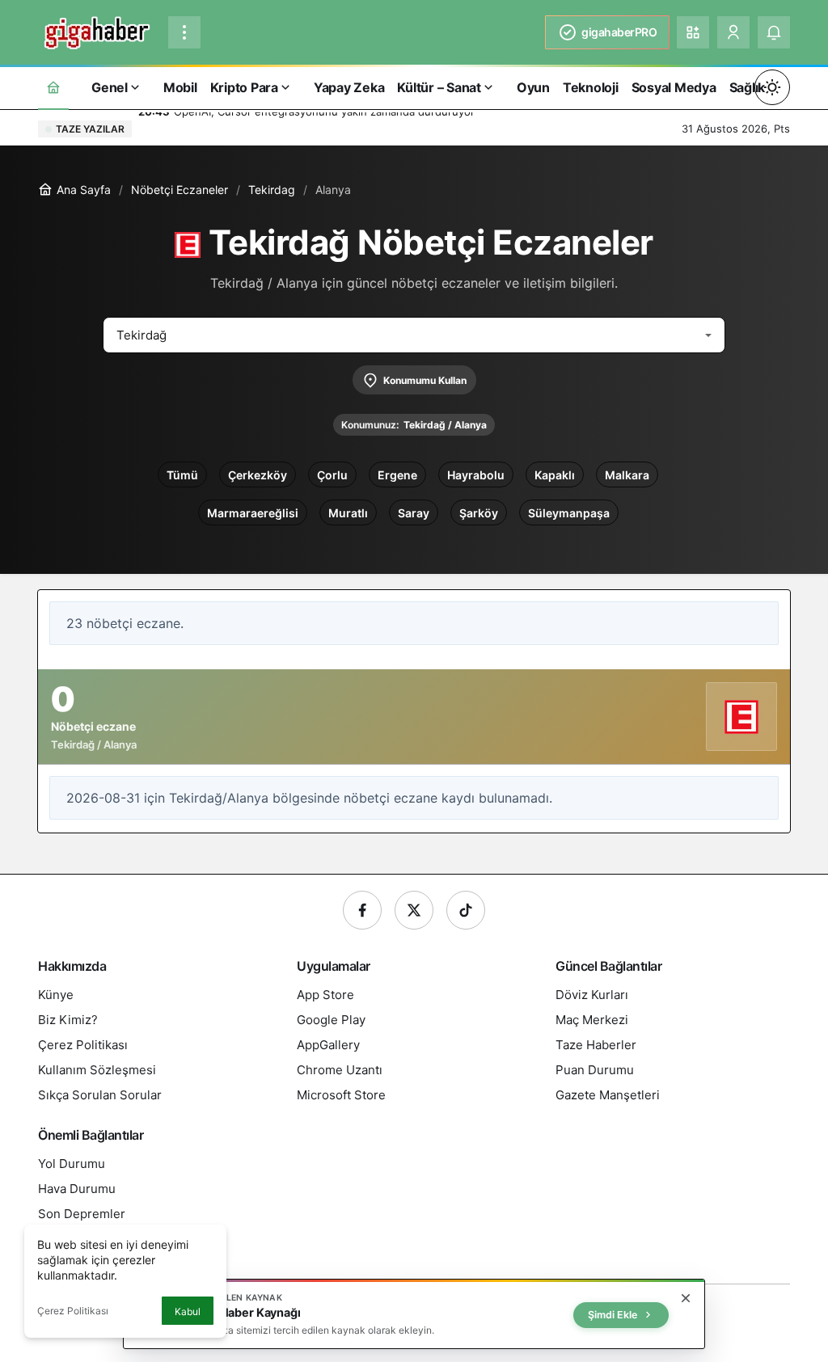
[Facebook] (362, 910)
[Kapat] (685, 1298)
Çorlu (332, 475)
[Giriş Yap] (733, 32)
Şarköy (478, 513)
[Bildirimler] (774, 32)
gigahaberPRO (619, 32)
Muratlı (348, 513)
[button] (693, 32)
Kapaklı (554, 475)
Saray (413, 513)
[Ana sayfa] (53, 87)
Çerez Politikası (72, 1311)
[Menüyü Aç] (184, 32)
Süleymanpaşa (569, 513)
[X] (414, 910)
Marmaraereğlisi (252, 513)
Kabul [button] (188, 1311)
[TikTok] (465, 910)
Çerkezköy (257, 475)
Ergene (397, 475)
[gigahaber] (96, 31)
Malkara (627, 475)
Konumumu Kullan (425, 380)
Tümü (182, 475)
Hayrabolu (476, 475)
